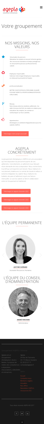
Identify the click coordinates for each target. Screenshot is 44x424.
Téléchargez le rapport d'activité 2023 (16, 200)
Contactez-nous (25, 378)
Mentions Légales (26, 381)
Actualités (23, 383)
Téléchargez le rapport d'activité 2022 (16, 191)
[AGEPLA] (14, 13)
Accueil (22, 376)
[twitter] (22, 413)
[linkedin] (27, 413)
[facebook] (16, 413)
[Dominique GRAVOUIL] (22, 301)
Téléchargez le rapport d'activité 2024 (16, 208)
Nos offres (24, 386)
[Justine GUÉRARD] (22, 249)
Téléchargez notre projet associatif (15, 134)
